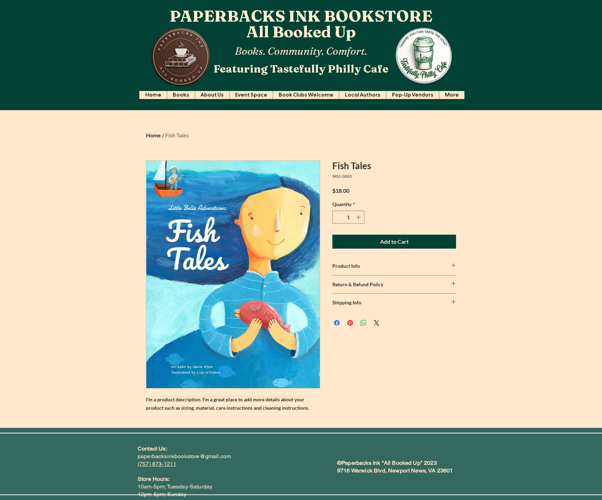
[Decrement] (337, 217)
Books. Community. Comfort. (301, 51)
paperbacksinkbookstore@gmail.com (184, 456)
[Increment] (359, 217)
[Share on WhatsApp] (363, 323)
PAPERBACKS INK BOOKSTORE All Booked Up (301, 23)
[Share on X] (376, 323)
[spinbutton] (348, 217)
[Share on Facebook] (337, 323)
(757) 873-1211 (157, 464)
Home (153, 135)
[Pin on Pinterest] (350, 323)
